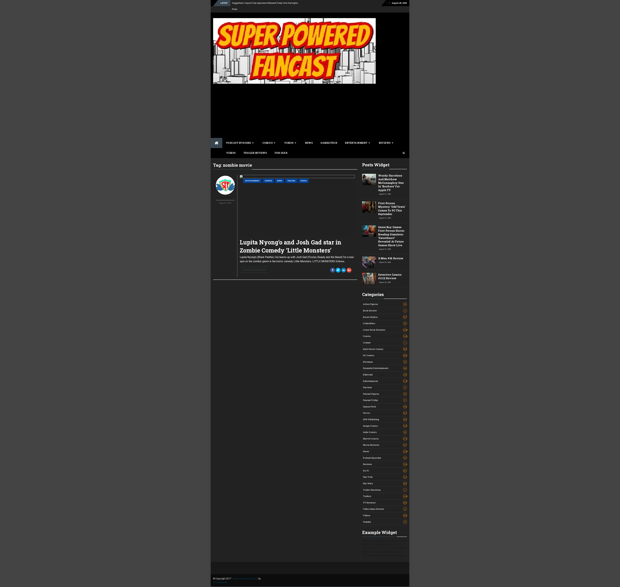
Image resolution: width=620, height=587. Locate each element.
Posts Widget (375, 164)
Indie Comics (384, 432)
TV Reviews (385, 502)
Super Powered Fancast (245, 578)
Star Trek (384, 476)
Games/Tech (328, 142)
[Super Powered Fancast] (216, 143)
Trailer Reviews (255, 152)
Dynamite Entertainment (385, 368)
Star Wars (385, 483)
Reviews (385, 142)
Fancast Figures (384, 393)
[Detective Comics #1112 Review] (369, 278)
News (309, 142)
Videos (289, 142)
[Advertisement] (310, 110)
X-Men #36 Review (390, 258)
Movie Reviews (385, 444)
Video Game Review (384, 508)
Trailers (291, 181)
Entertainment (356, 142)
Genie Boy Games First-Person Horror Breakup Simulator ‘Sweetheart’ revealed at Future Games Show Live (391, 236)
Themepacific (220, 582)
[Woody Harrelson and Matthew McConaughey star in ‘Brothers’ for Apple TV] (369, 179)
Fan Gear (281, 152)
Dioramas (384, 361)
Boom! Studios (385, 317)
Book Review (384, 310)
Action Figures (384, 304)
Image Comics (385, 425)
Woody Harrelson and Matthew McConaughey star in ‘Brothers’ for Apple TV (391, 183)
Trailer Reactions (384, 489)
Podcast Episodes (238, 142)
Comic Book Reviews (385, 329)
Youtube (384, 521)
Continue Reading (254, 269)
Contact (384, 342)
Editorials (385, 374)
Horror (268, 181)
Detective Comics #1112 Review (390, 276)
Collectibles (384, 323)
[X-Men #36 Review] (369, 262)
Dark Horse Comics (385, 349)
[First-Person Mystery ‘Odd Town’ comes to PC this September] (369, 207)
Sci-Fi (385, 470)
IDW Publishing (385, 419)
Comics (267, 142)
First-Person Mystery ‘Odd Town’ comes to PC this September (391, 208)
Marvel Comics (385, 438)
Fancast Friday (384, 400)
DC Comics (385, 355)
